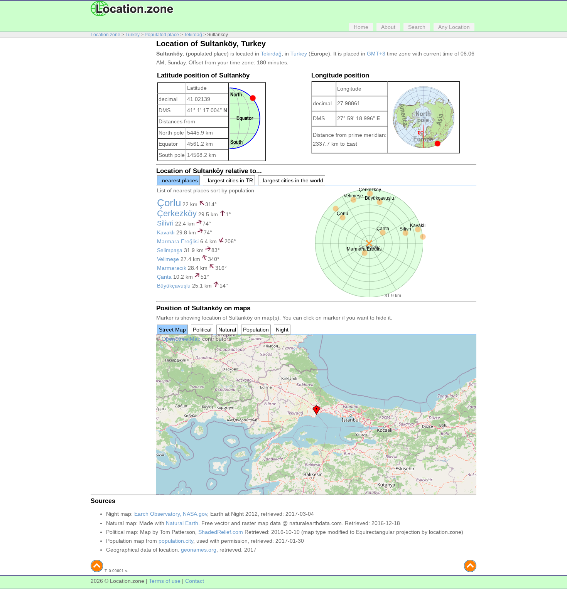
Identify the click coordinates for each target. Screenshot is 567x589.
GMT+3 (376, 53)
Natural (227, 329)
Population (256, 329)
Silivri (165, 223)
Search (416, 27)
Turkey (132, 34)
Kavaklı (166, 232)
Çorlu (169, 203)
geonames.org (198, 550)
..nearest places (178, 180)
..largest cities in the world (291, 180)
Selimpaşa (169, 250)
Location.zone (105, 34)
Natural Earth (182, 523)
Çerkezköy (177, 213)
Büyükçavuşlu (174, 286)
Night (282, 329)
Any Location (454, 27)
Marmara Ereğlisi (178, 241)
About (388, 27)
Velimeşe (168, 259)
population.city (176, 541)
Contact (194, 581)
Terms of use (165, 581)
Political (202, 329)
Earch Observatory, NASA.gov (170, 514)
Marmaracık (171, 268)
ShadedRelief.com (220, 532)
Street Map (172, 329)
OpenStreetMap (181, 339)
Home (361, 27)
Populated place (162, 34)
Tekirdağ (193, 34)
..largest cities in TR (229, 180)
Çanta (164, 277)
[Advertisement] (121, 157)
